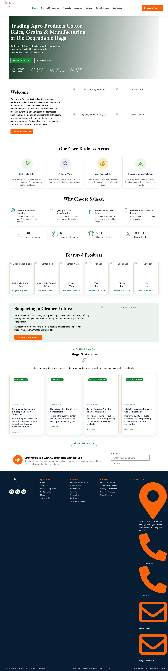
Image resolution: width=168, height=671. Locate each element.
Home (35, 8)
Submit (117, 463)
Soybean (74, 498)
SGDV (162, 668)
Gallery (89, 8)
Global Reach (106, 495)
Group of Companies (50, 8)
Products (67, 8)
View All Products (77, 501)
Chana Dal (74, 495)
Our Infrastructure (107, 492)
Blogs (42, 495)
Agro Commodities (108, 482)
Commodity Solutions (109, 486)
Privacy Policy (78, 668)
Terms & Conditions (93, 668)
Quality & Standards (108, 489)
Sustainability (45, 492)
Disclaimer (106, 668)
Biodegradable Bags (79, 482)
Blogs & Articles (102, 8)
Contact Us (117, 8)
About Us (78, 8)
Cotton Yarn (75, 489)
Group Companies (48, 489)
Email (114, 454)
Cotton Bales (75, 486)
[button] (21, 379)
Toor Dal (73, 492)
